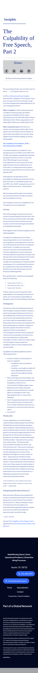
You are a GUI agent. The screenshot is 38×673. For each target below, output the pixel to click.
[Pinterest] (28, 71)
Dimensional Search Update (20, 96)
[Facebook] (6, 71)
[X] (14, 71)
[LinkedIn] (21, 71)
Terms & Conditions (23, 596)
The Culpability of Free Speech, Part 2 (21, 521)
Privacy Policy (13, 596)
